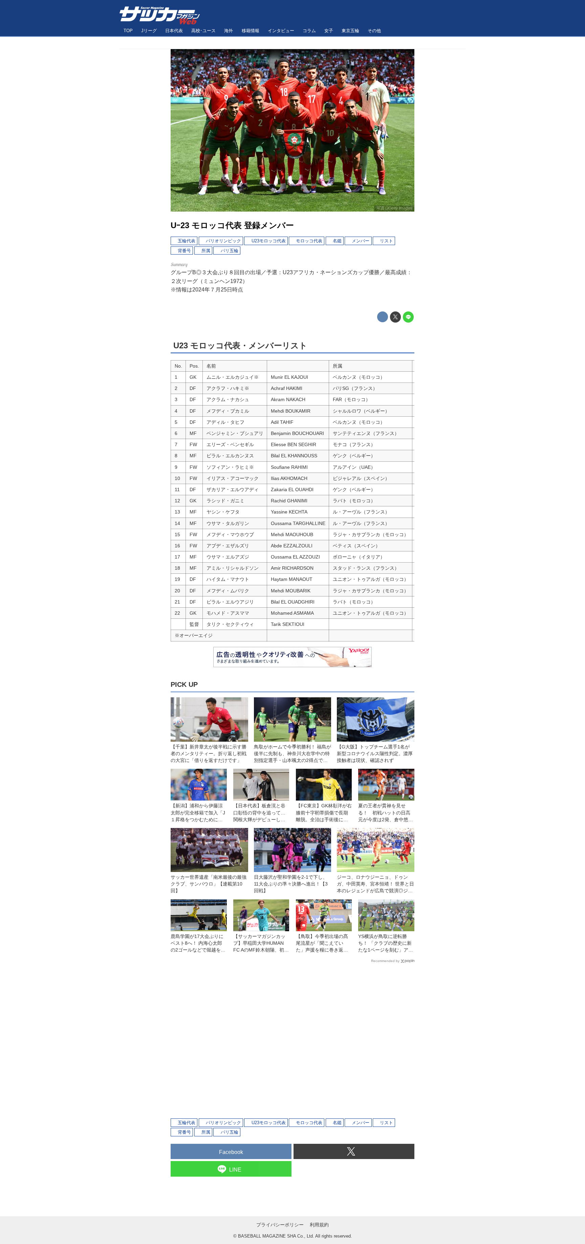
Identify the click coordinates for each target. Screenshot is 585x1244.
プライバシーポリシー (280, 1224)
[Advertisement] (292, 1040)
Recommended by (385, 961)
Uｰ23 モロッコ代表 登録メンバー (232, 225)
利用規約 (319, 1224)
